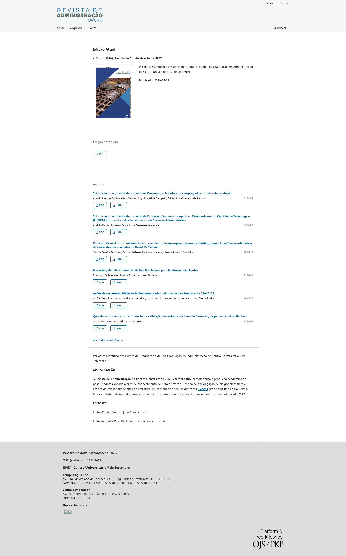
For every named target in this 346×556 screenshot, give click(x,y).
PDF (101, 154)
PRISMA (203, 389)
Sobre (93, 28)
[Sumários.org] (70, 512)
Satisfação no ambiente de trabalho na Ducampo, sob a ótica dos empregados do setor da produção (162, 193)
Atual (60, 28)
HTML (120, 205)
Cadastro (271, 3)
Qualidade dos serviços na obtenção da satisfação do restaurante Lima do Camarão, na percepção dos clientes (169, 316)
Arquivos (76, 28)
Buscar (281, 28)
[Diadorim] (66, 512)
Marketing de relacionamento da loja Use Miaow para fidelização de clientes (145, 270)
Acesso (285, 3)
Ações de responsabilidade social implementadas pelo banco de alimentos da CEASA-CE (153, 293)
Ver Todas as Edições (106, 340)
